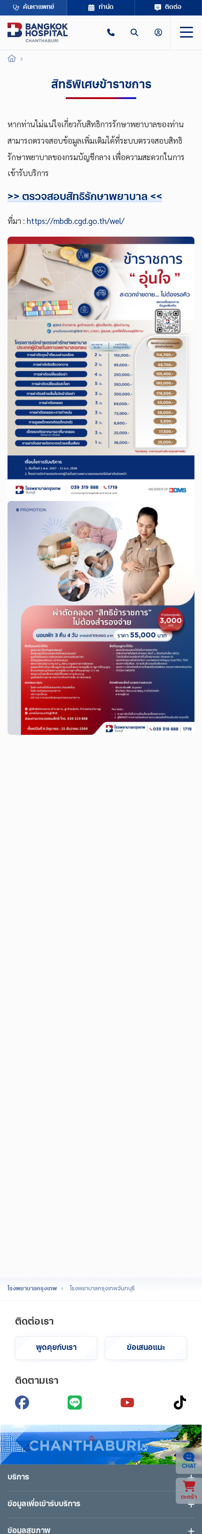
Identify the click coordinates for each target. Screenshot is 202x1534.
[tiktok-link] (180, 1402)
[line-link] (75, 1402)
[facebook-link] (22, 1402)
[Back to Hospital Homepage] (12, 59)
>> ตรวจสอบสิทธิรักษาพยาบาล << (85, 197)
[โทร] (111, 32)
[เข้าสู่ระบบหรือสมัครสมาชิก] (158, 32)
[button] (111, 32)
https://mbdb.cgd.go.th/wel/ (75, 221)
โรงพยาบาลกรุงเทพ (32, 1289)
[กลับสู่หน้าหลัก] (37, 32)
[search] (134, 32)
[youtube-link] (127, 1402)
